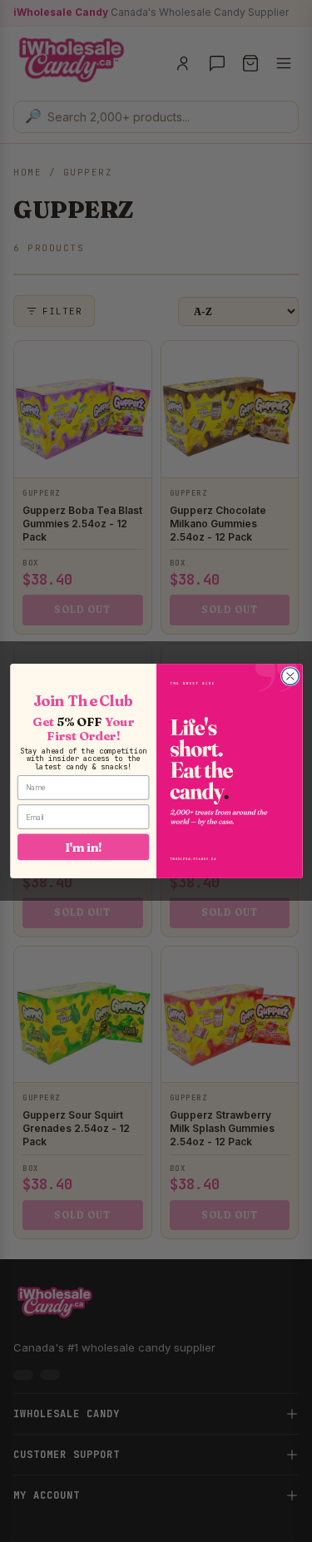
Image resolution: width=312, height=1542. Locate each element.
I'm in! (83, 846)
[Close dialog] (290, 676)
